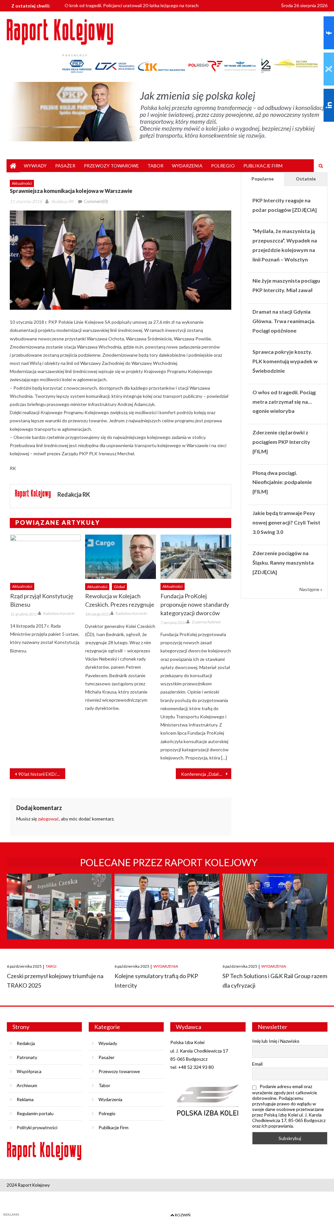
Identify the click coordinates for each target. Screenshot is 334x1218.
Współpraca (29, 1071)
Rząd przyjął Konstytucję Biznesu (41, 600)
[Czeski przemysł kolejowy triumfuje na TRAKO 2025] (59, 912)
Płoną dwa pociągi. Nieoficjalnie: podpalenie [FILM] (282, 482)
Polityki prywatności (37, 1127)
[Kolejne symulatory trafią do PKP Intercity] (166, 912)
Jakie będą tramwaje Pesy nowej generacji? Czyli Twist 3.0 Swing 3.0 (286, 522)
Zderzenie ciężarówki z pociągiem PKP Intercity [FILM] (281, 441)
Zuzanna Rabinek (206, 621)
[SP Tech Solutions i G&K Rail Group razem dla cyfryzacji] (274, 912)
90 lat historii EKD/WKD (41, 774)
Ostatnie (306, 178)
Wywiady (35, 165)
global (119, 586)
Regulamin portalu (35, 1113)
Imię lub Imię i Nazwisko (275, 1041)
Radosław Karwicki (59, 613)
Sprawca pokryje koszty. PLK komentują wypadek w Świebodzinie (285, 361)
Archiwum (27, 1085)
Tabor (155, 165)
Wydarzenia (187, 165)
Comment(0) (96, 201)
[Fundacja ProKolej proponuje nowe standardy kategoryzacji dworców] (195, 557)
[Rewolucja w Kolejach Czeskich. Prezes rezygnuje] (120, 557)
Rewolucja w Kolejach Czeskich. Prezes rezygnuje (119, 600)
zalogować (48, 818)
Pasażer (65, 165)
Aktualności (22, 183)
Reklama (25, 1099)
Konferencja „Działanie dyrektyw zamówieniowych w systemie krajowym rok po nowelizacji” (206, 774)
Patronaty (27, 1057)
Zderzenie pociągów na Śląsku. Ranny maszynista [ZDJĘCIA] (283, 562)
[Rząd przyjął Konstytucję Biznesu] (45, 557)
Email (257, 1064)
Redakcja (26, 1043)
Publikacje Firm (262, 165)
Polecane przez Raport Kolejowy (169, 862)
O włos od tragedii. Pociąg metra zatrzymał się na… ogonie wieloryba (284, 401)
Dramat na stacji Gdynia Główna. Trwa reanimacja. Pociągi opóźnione (283, 321)
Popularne (262, 178)
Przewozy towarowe (111, 165)
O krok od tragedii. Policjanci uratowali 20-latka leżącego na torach (132, 3)
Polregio (223, 165)
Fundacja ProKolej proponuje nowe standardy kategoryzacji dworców (194, 604)
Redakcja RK (62, 201)
